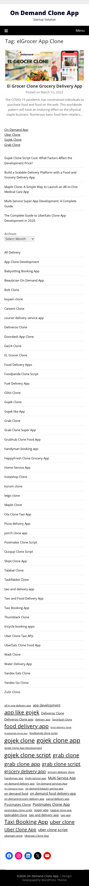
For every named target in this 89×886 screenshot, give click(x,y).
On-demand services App (51, 783)
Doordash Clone (62, 719)
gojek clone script (27, 755)
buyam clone (13, 299)
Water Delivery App (18, 664)
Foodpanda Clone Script (21, 374)
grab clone (66, 755)
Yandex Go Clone (16, 683)
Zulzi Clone (12, 692)
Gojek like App (14, 411)
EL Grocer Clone (15, 355)
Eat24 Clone (12, 346)
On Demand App (16, 130)
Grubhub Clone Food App (22, 439)
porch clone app (15, 533)
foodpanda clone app (16, 733)
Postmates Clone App (51, 804)
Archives (10, 234)
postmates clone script (18, 810)
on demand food (16, 793)
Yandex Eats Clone (17, 673)
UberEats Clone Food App (22, 645)
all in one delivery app (17, 705)
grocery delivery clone (61, 772)
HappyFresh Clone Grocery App (26, 458)
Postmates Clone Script (20, 542)
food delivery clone (61, 727)
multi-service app (35, 778)
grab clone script (61, 763)
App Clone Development (21, 262)
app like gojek (21, 712)
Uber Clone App (20, 829)
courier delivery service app (24, 318)
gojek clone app (58, 740)
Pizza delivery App (17, 523)
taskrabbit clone (15, 815)
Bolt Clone (11, 290)
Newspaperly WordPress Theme (44, 880)
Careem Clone (14, 308)
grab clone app (22, 763)
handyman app (13, 778)
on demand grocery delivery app (24, 799)
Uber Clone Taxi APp (18, 636)
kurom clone (13, 486)
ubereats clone (13, 836)
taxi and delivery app (19, 589)
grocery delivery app (25, 771)
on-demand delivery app (19, 783)
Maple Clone (13, 505)
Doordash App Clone (19, 336)
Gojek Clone (13, 139)
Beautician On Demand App (24, 280)
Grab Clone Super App (20, 430)
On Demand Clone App (44, 13)
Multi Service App (62, 777)
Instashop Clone (15, 477)
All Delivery (12, 252)
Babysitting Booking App (21, 271)
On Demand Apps (13, 788)
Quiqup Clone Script (18, 551)
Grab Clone (12, 145)
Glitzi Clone (12, 393)
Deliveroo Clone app (18, 719)
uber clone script (52, 829)
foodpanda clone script (43, 733)
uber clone (62, 821)
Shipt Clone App (15, 561)
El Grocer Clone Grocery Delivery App (44, 86)
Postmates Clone (17, 804)
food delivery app (26, 726)
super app (41, 810)
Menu (80, 30)
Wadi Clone (12, 654)
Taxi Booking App (16, 608)
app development (46, 705)
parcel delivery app (57, 799)
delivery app (42, 719)
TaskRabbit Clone (16, 579)
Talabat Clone (14, 570)
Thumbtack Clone (16, 617)
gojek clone (19, 740)
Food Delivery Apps (18, 365)
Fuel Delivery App (16, 383)
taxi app (66, 815)
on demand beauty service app (44, 788)
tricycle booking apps (19, 626)
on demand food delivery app (53, 793)
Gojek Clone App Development (23, 748)
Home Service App (17, 467)
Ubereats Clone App (36, 836)
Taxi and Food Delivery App (23, 598)
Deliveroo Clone (15, 327)
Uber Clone (12, 135)
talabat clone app (61, 810)
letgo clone (12, 495)
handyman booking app (21, 449)
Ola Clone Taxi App (17, 514)
